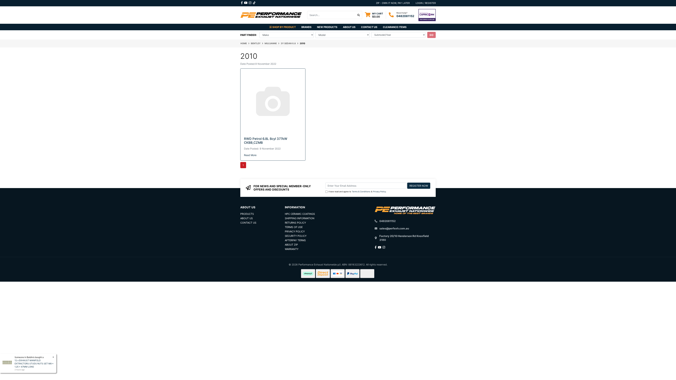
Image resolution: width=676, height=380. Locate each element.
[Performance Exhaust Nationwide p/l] (271, 14)
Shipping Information (299, 218)
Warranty (291, 249)
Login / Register (426, 3)
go (431, 34)
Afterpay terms (295, 240)
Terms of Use (294, 227)
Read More (250, 155)
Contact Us (369, 27)
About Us (349, 27)
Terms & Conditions (361, 191)
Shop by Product (284, 27)
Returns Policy (295, 222)
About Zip (291, 244)
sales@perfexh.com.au (394, 228)
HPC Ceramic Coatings (300, 213)
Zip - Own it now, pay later (393, 3)
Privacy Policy (379, 191)
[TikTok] (254, 2)
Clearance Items (394, 27)
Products (247, 213)
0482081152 (405, 16)
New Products (327, 27)
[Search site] (358, 15)
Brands (306, 27)
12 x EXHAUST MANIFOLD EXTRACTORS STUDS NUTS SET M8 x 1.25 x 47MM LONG (34, 363)
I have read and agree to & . (357, 191)
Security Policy (295, 235)
